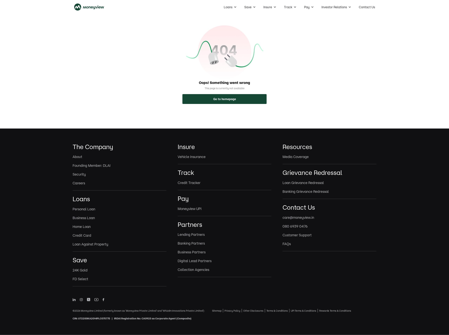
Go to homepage (224, 99)
